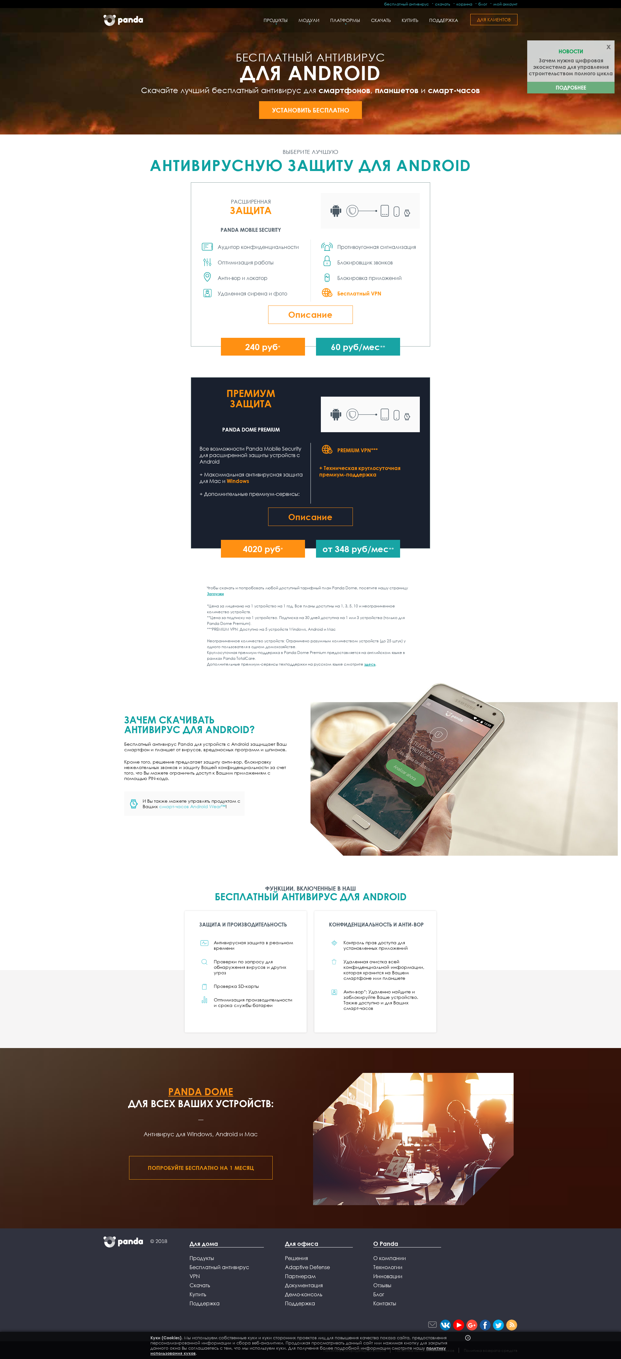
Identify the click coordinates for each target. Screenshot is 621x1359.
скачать (442, 4)
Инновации (387, 1276)
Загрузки (215, 593)
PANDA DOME (200, 1091)
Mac (251, 1134)
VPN (195, 1276)
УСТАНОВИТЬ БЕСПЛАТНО (310, 110)
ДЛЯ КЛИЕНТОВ (494, 19)
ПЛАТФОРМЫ (345, 20)
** (358, 347)
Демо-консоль (303, 1294)
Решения (296, 1258)
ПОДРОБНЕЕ (571, 87)
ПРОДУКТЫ (276, 20)
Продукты (202, 1258)
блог (482, 4)
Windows (238, 481)
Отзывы (382, 1285)
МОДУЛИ (309, 20)
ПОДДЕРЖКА (443, 20)
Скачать (200, 1285)
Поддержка (205, 1303)
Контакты (384, 1303)
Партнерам (300, 1276)
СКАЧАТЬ (381, 20)
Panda (123, 20)
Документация (304, 1285)
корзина (464, 4)
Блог (378, 1294)
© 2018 (158, 1241)
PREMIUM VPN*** (357, 450)
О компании (389, 1258)
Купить (198, 1294)
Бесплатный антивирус (219, 1267)
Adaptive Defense (307, 1267)
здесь (370, 664)
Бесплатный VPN (359, 293)
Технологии (387, 1267)
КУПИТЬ (410, 20)
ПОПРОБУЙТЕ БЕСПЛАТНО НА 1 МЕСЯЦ (201, 1167)
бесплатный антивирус (406, 4)
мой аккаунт (505, 4)
